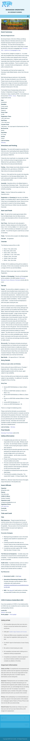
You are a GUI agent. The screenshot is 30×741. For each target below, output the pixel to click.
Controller (3, 508)
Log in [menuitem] (26, 725)
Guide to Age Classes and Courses (18, 631)
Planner (3, 492)
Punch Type (4, 112)
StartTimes (4, 120)
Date (2, 100)
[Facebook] (13, 731)
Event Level (4, 108)
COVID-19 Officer (5, 496)
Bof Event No (4, 128)
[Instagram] (17, 731)
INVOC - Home (12, 96)
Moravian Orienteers (15, 10)
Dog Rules (4, 132)
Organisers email (5, 500)
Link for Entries (5, 140)
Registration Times (6, 116)
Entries (3, 136)
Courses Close (5, 124)
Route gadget (4, 614)
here (20, 576)
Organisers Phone (6, 504)
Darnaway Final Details (7, 433)
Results (3, 612)
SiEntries (3, 142)
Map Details (4, 357)
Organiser (3, 488)
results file (4, 610)
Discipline (3, 104)
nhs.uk (11, 590)
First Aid (3, 238)
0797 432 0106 (5, 506)
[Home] (15, 4)
